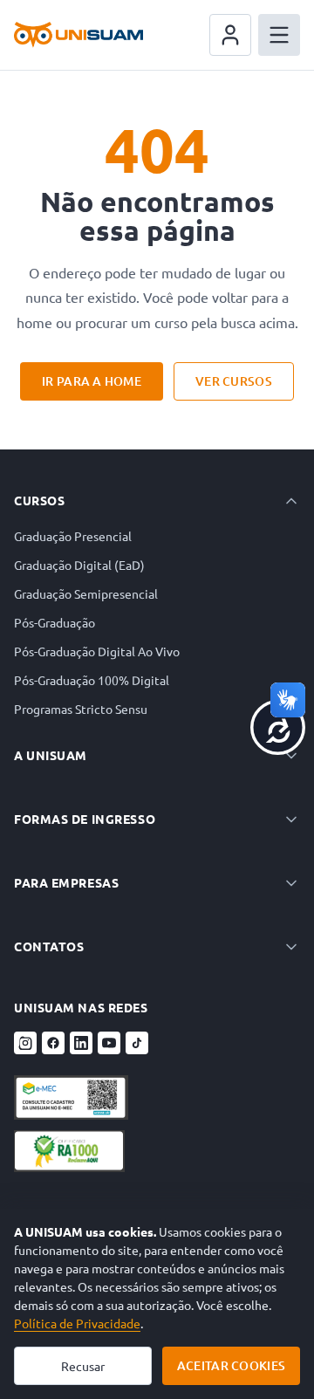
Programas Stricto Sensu (80, 709)
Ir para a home (91, 381)
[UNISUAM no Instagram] (25, 1043)
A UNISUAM (50, 755)
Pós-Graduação (54, 622)
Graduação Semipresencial (86, 593)
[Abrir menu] (279, 35)
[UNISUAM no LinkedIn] (81, 1043)
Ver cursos (233, 381)
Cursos (39, 500)
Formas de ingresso (84, 818)
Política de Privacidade (77, 1323)
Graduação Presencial (73, 536)
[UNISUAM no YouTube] (109, 1043)
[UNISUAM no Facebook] (53, 1043)
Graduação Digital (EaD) (79, 565)
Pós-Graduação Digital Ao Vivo (97, 651)
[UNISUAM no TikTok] (137, 1043)
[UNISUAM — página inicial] (78, 35)
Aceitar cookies (231, 1365)
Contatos (49, 946)
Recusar (83, 1366)
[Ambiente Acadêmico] (230, 35)
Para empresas (66, 882)
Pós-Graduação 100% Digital (91, 680)
